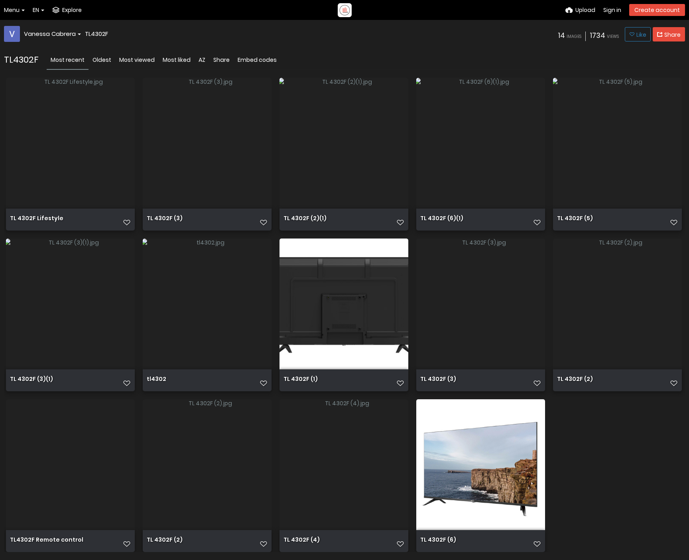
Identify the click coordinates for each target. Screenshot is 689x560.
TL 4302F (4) (301, 540)
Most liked (177, 60)
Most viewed (137, 60)
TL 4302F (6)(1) (441, 219)
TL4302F (96, 34)
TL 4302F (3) (165, 219)
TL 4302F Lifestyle (36, 219)
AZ (202, 60)
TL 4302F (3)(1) (31, 379)
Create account (657, 10)
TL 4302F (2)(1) (305, 219)
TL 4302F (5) (575, 219)
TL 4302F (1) (300, 379)
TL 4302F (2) (575, 379)
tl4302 (156, 379)
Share (221, 60)
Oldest (102, 60)
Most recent (68, 60)
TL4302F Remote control (46, 540)
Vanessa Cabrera (50, 34)
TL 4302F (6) (438, 540)
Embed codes (257, 60)
